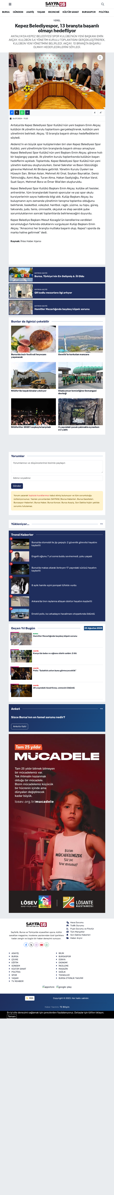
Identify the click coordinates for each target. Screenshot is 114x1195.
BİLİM (61, 953)
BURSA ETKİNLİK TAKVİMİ (71, 978)
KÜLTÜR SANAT (71, 12)
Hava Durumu (77, 922)
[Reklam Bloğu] (57, 823)
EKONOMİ (53, 12)
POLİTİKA (104, 12)
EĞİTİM (15, 962)
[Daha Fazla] (27, 112)
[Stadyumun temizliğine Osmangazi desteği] (80, 375)
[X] (31, 944)
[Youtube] (41, 944)
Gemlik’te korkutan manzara (73, 354)
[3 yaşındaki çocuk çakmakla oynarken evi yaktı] (80, 411)
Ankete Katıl (19, 726)
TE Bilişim (64, 1007)
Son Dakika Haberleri (80, 935)
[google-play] (64, 987)
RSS (31, 998)
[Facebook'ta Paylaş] (12, 112)
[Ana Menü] (10, 4)
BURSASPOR (89, 12)
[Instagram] (36, 944)
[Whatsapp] (46, 944)
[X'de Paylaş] (16, 112)
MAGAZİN (63, 969)
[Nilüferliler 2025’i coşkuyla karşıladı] (33, 411)
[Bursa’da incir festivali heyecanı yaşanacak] (33, 339)
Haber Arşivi (76, 938)
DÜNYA (62, 959)
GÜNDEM (18, 12)
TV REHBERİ (17, 981)
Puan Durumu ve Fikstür (82, 928)
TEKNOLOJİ (64, 975)
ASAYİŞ (30, 12)
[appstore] (49, 987)
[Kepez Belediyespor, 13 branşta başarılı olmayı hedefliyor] (57, 80)
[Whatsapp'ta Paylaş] (22, 112)
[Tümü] (101, 523)
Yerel (57, 20)
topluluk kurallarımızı (39, 495)
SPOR (14, 975)
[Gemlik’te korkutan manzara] (80, 339)
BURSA (5, 12)
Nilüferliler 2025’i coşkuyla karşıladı (31, 427)
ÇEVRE (15, 959)
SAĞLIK (62, 972)
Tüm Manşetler (77, 932)
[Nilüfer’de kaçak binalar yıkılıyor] (33, 375)
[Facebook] (26, 944)
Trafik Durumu (77, 925)
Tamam (12, 1016)
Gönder (17, 485)
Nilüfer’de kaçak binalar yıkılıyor (28, 390)
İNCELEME (64, 966)
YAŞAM (41, 12)
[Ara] (102, 4)
